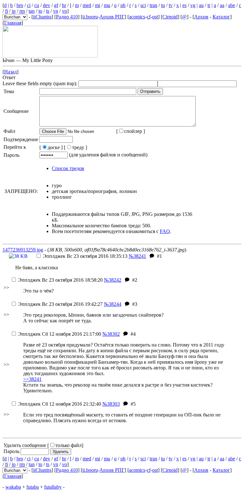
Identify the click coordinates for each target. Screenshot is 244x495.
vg (192, 5)
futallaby (53, 487)
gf (56, 5)
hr (64, 5)
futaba (32, 487)
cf (149, 16)
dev (46, 5)
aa (222, 5)
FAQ (165, 231)
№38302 (111, 334)
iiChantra (42, 16)
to (40, 11)
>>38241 (32, 379)
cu (36, 5)
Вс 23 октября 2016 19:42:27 (60, 304)
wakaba (13, 487)
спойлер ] (134, 131)
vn (55, 11)
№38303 (111, 404)
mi (97, 5)
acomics (137, 16)
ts (47, 11)
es (184, 5)
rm (22, 11)
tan (32, 11)
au (201, 5)
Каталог (221, 16)
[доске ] (51, 147)
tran (153, 5)
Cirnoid (170, 16)
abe (231, 5)
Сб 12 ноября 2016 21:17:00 (59, 334)
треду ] (79, 147)
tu (163, 5)
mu (107, 5)
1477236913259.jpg (23, 249)
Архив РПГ (112, 16)
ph (122, 5)
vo (64, 11)
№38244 (112, 304)
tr (208, 5)
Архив (201, 16)
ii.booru (90, 16)
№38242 (112, 280)
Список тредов (68, 168)
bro (20, 5)
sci (143, 5)
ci (28, 5)
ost (155, 16)
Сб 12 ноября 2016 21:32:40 (59, 404)
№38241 (137, 256)
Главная (12, 22)
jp (14, 11)
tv (171, 5)
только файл (68, 445)
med (87, 5)
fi (6, 11)
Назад (10, 71)
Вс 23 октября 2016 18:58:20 (60, 280)
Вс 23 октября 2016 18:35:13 (85, 256)
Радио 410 (67, 16)
